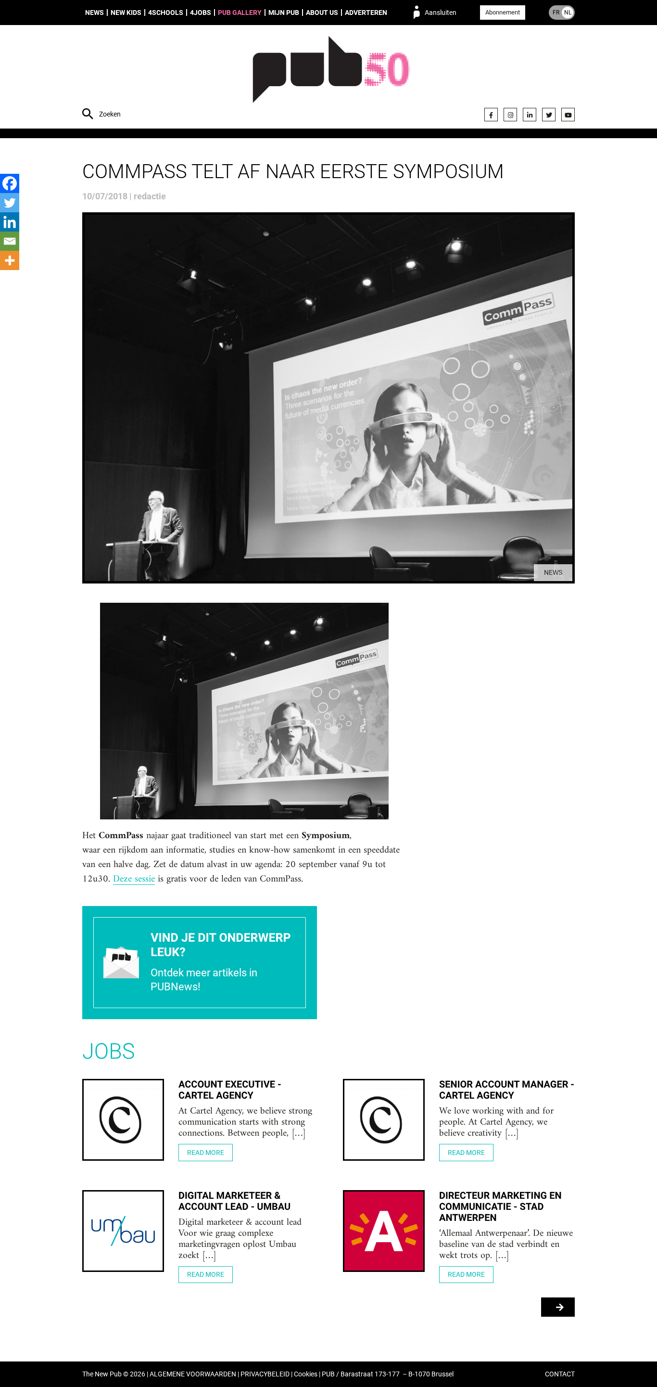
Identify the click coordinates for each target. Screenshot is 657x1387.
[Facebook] (491, 114)
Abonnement (502, 12)
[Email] (9, 241)
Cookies (305, 1374)
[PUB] (331, 78)
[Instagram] (510, 114)
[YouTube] (568, 114)
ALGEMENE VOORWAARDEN (193, 1374)
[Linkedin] (9, 222)
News (94, 12)
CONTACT (560, 1374)
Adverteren (366, 12)
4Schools (165, 12)
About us (322, 12)
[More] (9, 260)
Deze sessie (134, 879)
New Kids (126, 12)
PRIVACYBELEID (265, 1374)
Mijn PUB (283, 12)
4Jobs (200, 12)
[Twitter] (549, 114)
